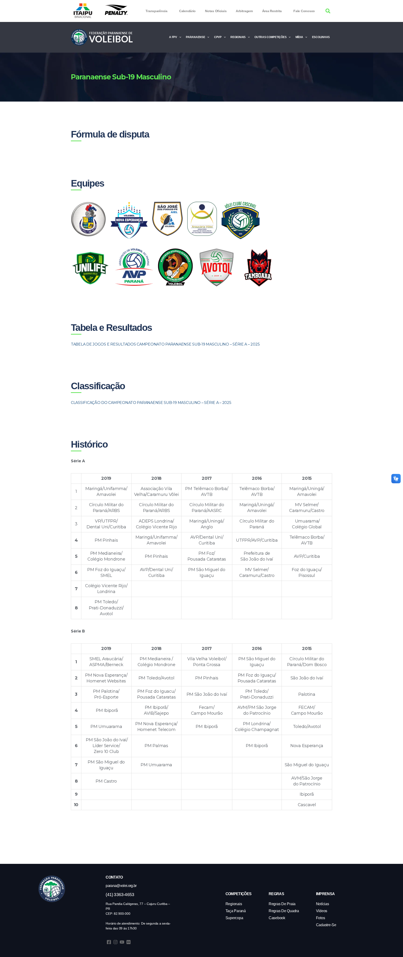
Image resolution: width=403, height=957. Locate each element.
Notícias (322, 904)
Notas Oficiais (215, 11)
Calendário (187, 11)
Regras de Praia (282, 904)
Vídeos (321, 911)
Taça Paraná (236, 911)
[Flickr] (128, 942)
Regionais (238, 37)
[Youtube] (122, 942)
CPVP (218, 37)
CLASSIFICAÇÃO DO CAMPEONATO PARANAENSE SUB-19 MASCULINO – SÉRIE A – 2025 (151, 402)
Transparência (156, 11)
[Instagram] (115, 942)
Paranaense (195, 37)
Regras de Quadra (284, 911)
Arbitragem (244, 11)
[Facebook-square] (109, 942)
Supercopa (234, 918)
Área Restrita (272, 11)
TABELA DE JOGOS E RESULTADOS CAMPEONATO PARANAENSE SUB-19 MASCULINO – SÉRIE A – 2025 (166, 344)
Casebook (277, 918)
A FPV (173, 37)
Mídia (299, 37)
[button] (328, 11)
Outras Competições (270, 37)
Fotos (320, 918)
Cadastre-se (326, 925)
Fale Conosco (304, 11)
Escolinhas (321, 37)
